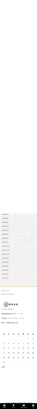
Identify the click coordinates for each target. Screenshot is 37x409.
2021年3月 (5, 270)
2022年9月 (5, 218)
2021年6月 (5, 258)
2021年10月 (5, 254)
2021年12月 (5, 246)
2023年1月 (5, 214)
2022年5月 (5, 234)
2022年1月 (5, 242)
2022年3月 (5, 238)
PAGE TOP (34, 400)
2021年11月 (5, 250)
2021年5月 (5, 262)
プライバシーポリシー (8, 294)
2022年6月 (5, 230)
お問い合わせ (24, 407)
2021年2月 (5, 274)
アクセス (13, 407)
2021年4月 (5, 266)
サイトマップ (5, 290)
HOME (4, 407)
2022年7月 (5, 226)
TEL (33, 407)
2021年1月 (5, 278)
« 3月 (3, 367)
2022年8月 (5, 222)
